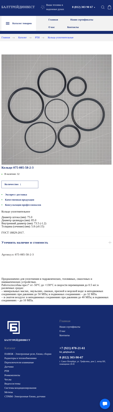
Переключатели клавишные (19, 362)
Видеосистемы (12, 383)
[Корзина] (109, 7)
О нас (51, 27)
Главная (53, 19)
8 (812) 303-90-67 (71, 357)
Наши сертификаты (81, 19)
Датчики (9, 366)
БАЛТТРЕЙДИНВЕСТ (18, 7)
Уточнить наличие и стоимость (24, 242)
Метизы (8, 392)
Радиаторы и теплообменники (20, 358)
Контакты (73, 27)
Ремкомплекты (12, 375)
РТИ (37, 37)
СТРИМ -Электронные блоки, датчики (24, 396)
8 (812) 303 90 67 (83, 7)
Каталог (22, 37)
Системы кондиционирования (20, 388)
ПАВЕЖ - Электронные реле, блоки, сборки (27, 354)
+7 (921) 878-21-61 (72, 348)
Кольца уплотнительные (61, 37)
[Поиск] (102, 7)
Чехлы (7, 379)
